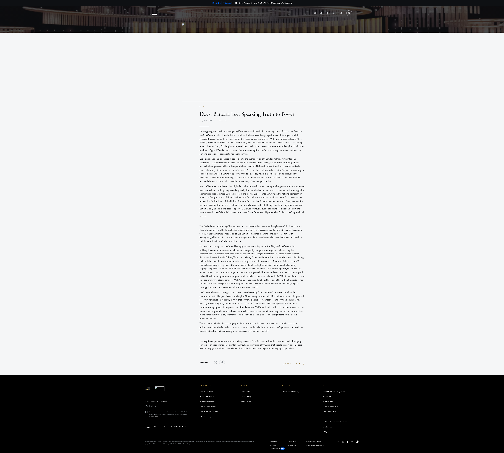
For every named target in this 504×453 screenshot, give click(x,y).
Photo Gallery (246, 401)
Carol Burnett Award (208, 406)
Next (299, 363)
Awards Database (206, 391)
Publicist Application (330, 406)
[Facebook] (327, 13)
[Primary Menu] (154, 13)
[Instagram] (314, 13)
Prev (288, 363)
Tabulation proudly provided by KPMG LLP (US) (169, 427)
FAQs (325, 431)
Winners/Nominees (207, 401)
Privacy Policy (154, 416)
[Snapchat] (334, 13)
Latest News (245, 391)
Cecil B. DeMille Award (209, 411)
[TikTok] (341, 13)
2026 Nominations (207, 396)
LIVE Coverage (205, 416)
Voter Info (327, 416)
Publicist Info (328, 401)
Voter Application (329, 411)
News (244, 385)
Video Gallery (246, 396)
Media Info (327, 396)
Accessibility (273, 441)
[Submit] (186, 406)
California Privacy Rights (313, 441)
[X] (321, 13)
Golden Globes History (290, 391)
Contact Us (327, 426)
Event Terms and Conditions (315, 445)
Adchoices (273, 445)
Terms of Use (292, 445)
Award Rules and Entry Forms (334, 391)
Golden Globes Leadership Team (335, 421)
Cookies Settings (275, 448)
